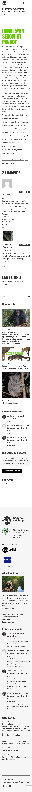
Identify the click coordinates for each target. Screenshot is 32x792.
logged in (14, 282)
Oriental (10, 12)
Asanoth (10, 425)
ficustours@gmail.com (18, 256)
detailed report (22, 115)
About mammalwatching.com (12, 614)
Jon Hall (10, 416)
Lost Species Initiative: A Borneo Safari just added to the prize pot (15, 367)
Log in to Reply (24, 192)
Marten (22, 160)
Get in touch (6, 619)
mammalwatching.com (10, 782)
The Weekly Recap (10, 403)
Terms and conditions (10, 617)
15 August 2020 (6, 27)
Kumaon (17, 160)
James (9, 693)
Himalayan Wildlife (7, 160)
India (13, 160)
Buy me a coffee (8, 622)
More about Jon (8, 609)
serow (26, 160)
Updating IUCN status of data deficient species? (14, 758)
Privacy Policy (24, 782)
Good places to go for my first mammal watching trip (18, 428)
